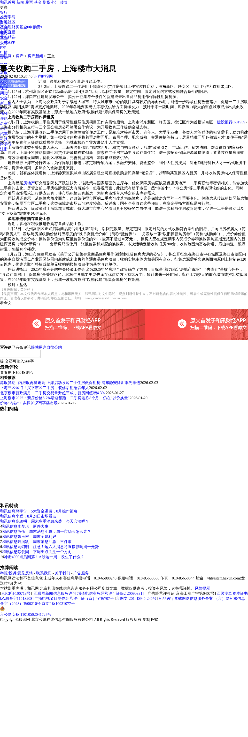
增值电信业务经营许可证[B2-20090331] (110, 593)
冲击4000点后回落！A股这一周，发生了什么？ (44, 557)
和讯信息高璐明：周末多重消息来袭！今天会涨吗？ (44, 521)
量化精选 (8, 37)
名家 (4, 123)
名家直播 (8, 32)
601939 (239, 122)
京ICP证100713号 (16, 593)
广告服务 (81, 573)
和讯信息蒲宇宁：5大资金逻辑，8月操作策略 (39, 511)
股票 (29, 2)
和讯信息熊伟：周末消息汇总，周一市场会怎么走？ (46, 531)
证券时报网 (43, 76)
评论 (4, 118)
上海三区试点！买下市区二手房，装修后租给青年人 (44, 388)
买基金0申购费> (29, 27)
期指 (4, 93)
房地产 (29, 183)
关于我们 (62, 573)
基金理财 (8, 27)
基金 (38, 2)
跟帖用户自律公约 (46, 347)
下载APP (7, 42)
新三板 (6, 103)
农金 (4, 98)
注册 (4, 149)
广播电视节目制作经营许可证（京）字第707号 (74, 598)
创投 (4, 83)
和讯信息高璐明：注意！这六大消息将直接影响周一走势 (50, 547)
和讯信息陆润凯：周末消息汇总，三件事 (37, 542)
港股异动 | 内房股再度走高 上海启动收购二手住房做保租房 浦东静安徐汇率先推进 (70, 383)
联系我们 (44, 573)
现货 (4, 88)
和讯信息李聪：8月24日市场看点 (28, 516)
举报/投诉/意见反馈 (16, 573)
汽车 (4, 134)
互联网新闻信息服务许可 (55, 593)
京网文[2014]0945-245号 (136, 598)
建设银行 (224, 122)
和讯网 (6, 56)
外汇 (55, 2)
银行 (4, 12)
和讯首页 (8, 2)
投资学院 (8, 17)
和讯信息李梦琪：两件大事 (25, 526)
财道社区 (8, 22)
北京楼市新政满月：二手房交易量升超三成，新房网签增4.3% (53, 393)
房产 (19, 56)
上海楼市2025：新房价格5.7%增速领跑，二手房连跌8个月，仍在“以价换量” (65, 398)
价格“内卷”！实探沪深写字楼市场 (29, 403)
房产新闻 (35, 56)
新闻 (20, 2)
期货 (46, 2)
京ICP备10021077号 (58, 604)
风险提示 (202, 588)
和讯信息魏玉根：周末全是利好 (29, 536)
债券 (64, 2)
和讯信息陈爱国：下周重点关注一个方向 (37, 552)
